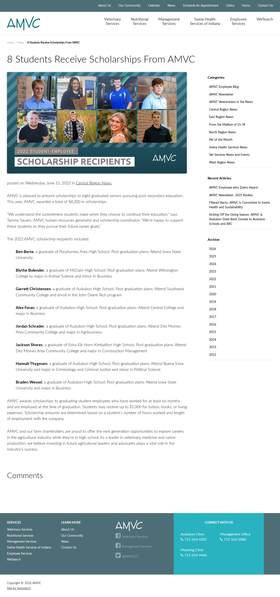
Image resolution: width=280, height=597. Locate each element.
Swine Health (205, 21)
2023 (212, 271)
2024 (212, 264)
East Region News (221, 117)
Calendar (154, 5)
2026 (212, 249)
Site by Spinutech (19, 588)
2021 (212, 286)
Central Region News (223, 109)
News (171, 5)
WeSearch (265, 19)
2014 (212, 339)
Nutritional (139, 21)
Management (169, 21)
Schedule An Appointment (200, 5)
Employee (238, 21)
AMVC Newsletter (221, 94)
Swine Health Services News (228, 147)
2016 (212, 324)
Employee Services (19, 553)
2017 (212, 317)
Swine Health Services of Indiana (29, 547)
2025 (212, 256)
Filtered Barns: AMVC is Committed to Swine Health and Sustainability (239, 205)
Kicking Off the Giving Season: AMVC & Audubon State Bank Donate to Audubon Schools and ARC (237, 219)
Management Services (22, 541)
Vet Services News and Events (229, 154)
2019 (212, 302)
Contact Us (265, 5)
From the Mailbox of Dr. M (227, 124)
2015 (212, 332)
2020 (212, 294)
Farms (246, 5)
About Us (104, 5)
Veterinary (112, 21)
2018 (212, 309)
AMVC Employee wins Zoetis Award (233, 187)
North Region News (222, 132)
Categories (216, 77)
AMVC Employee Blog (224, 87)
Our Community (129, 5)
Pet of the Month (221, 139)
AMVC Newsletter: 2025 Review (231, 195)
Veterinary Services (19, 529)
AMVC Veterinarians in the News (231, 102)
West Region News (222, 162)
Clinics (230, 5)
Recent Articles (219, 178)
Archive (214, 239)
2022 (212, 279)
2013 (212, 347)
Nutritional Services (20, 535)
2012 (212, 354)
